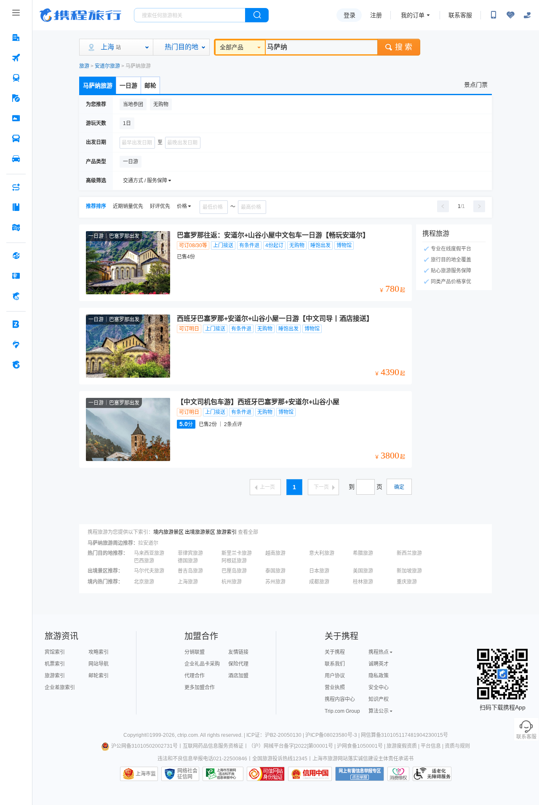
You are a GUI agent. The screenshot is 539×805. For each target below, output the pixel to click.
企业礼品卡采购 (202, 664)
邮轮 (150, 85)
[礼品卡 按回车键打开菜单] (16, 276)
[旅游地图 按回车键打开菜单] (16, 227)
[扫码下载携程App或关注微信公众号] (493, 15)
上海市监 (146, 774)
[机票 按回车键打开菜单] (16, 58)
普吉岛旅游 (190, 571)
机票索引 (55, 664)
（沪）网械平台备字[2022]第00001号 (290, 746)
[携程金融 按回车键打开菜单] (16, 296)
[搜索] (257, 15)
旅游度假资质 (402, 746)
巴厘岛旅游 (234, 571)
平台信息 (431, 746)
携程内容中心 (340, 699)
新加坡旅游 (409, 571)
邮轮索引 (98, 676)
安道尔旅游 (107, 66)
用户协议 (335, 676)
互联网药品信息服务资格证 (213, 746)
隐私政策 (378, 676)
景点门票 (476, 85)
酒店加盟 (238, 676)
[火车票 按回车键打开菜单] (16, 78)
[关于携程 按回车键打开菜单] (16, 364)
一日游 (128, 85)
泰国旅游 (275, 571)
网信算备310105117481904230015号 (404, 735)
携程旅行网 (80, 15)
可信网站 (266, 774)
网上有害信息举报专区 (359, 774)
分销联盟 (194, 652)
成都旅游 (319, 582)
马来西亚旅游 (149, 553)
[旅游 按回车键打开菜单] (16, 98)
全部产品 (231, 47)
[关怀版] (527, 15)
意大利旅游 (321, 553)
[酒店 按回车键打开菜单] (16, 37)
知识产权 (378, 699)
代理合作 (194, 676)
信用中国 (310, 774)
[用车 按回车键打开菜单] (16, 159)
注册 (376, 15)
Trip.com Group (342, 711)
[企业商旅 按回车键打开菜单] (16, 324)
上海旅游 (188, 582)
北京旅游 (144, 582)
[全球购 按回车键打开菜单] (16, 255)
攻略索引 (98, 652)
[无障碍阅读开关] (510, 15)
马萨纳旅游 (97, 85)
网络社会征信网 (187, 774)
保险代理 (238, 664)
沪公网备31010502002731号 (144, 746)
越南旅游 (275, 553)
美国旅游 (363, 571)
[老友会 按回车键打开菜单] (16, 344)
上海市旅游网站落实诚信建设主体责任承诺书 (363, 759)
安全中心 (378, 687)
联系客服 (460, 15)
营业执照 (335, 687)
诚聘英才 (378, 664)
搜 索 (403, 47)
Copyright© (136, 735)
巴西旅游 (144, 561)
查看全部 (248, 532)
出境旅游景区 (200, 532)
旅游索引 (226, 532)
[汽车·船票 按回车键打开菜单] (16, 138)
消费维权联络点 (398, 774)
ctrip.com (187, 735)
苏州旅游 (275, 582)
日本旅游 (319, 571)
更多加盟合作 (199, 687)
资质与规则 (457, 746)
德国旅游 (188, 561)
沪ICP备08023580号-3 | (333, 735)
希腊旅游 (363, 553)
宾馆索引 (55, 652)
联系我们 (335, 664)
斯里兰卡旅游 (236, 553)
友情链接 (238, 652)
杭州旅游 (231, 582)
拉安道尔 (148, 543)
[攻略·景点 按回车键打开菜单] (16, 207)
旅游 (84, 66)
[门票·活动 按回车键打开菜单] (16, 118)
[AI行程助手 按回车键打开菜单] (16, 187)
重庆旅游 (407, 582)
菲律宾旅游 (190, 553)
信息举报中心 (223, 774)
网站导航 (98, 664)
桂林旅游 (363, 582)
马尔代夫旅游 (149, 571)
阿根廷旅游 (234, 561)
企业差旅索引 (60, 687)
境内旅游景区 (168, 532)
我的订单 (412, 15)
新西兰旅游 (409, 553)
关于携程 (335, 652)
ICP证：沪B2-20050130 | (275, 735)
